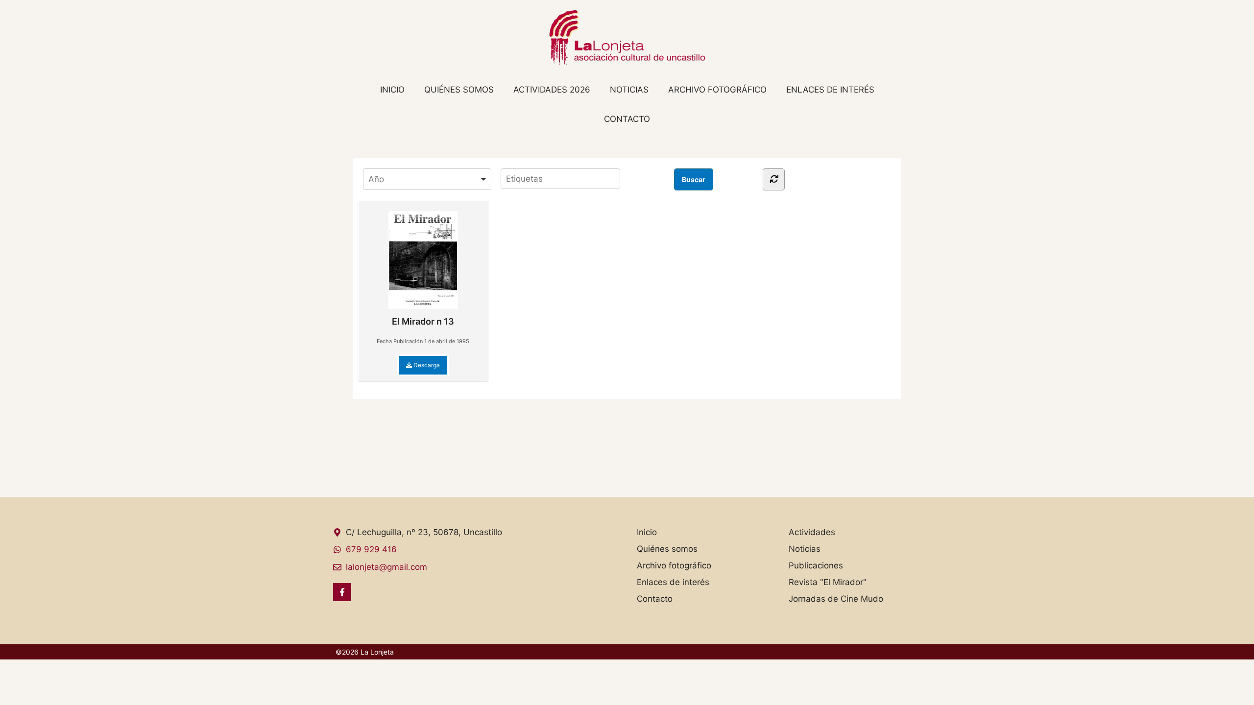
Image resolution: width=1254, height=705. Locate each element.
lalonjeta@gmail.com (386, 567)
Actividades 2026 (551, 89)
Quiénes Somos (459, 89)
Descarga (426, 365)
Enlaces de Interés (830, 89)
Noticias (629, 89)
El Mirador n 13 (423, 321)
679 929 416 (371, 549)
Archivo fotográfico (717, 89)
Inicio (392, 89)
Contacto (627, 119)
